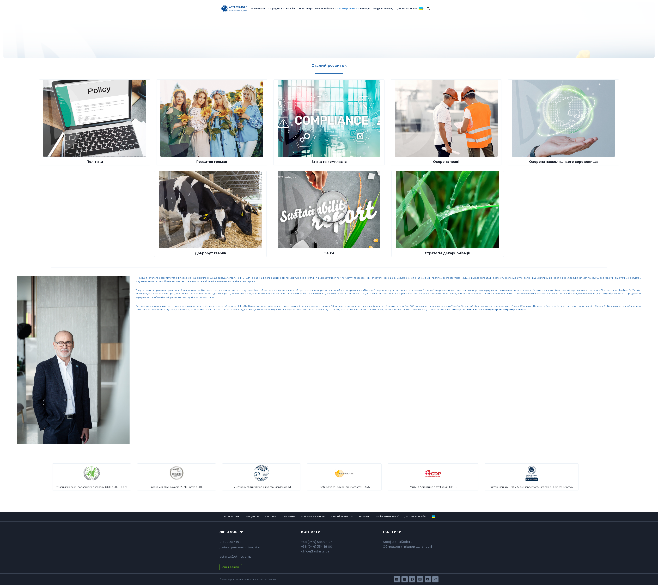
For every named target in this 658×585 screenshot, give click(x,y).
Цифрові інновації (387, 516)
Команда (364, 516)
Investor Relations (313, 516)
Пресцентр (289, 516)
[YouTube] (428, 579)
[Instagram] (420, 579)
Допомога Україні (407, 8)
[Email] (397, 579)
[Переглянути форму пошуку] (428, 8)
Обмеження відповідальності (407, 547)
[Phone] (404, 579)
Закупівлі (270, 516)
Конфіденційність (397, 542)
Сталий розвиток (342, 516)
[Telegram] (435, 579)
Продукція (252, 516)
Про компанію (231, 516)
